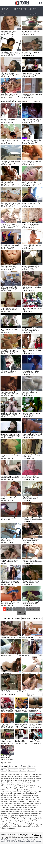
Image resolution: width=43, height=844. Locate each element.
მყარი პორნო (29, 836)
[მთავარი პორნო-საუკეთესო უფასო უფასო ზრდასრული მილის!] (21, 3)
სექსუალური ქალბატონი (33, 11)
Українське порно (6, 834)
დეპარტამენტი (22, 9)
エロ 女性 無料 (10, 837)
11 (38, 609)
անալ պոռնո (20, 836)
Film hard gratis (10, 836)
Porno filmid (15, 834)
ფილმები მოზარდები (6, 11)
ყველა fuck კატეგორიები (31, 618)
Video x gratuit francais (26, 834)
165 (19, 613)
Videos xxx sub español (31, 837)
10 (34, 609)
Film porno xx (19, 837)
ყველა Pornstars (34, 695)
